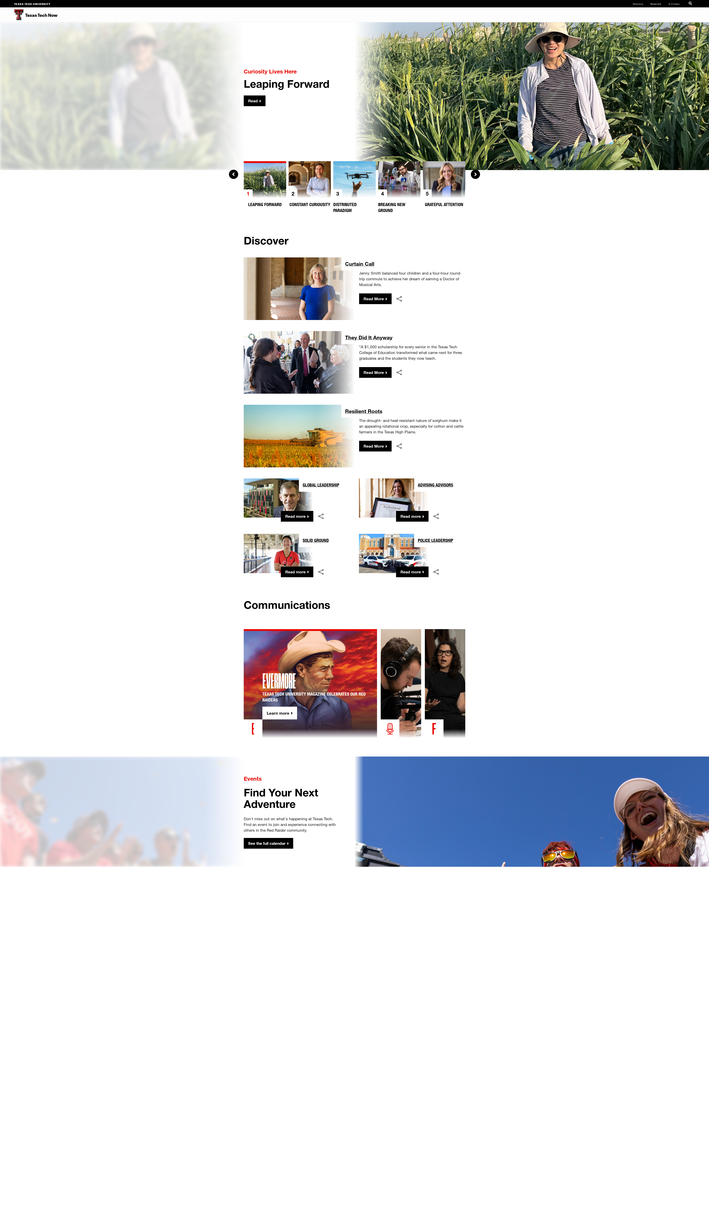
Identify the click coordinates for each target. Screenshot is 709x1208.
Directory (638, 3)
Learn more (278, 713)
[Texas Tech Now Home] (11, 14)
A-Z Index (674, 3)
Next (475, 174)
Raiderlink (655, 3)
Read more (295, 516)
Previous (233, 174)
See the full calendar (266, 843)
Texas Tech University (32, 4)
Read (253, 100)
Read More (374, 298)
